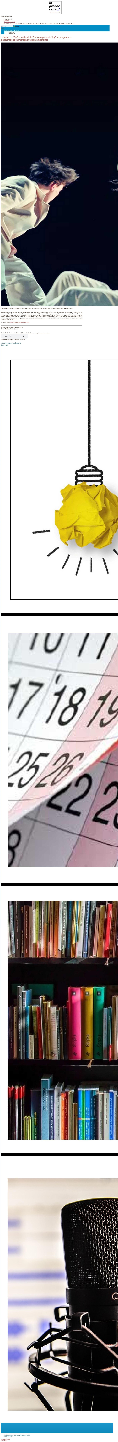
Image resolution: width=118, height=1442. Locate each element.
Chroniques (11, 33)
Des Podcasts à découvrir (11, 30)
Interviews (11, 32)
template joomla (5, 1439)
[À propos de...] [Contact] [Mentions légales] (17, 1435)
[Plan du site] (8, 1436)
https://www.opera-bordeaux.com (19, 322)
